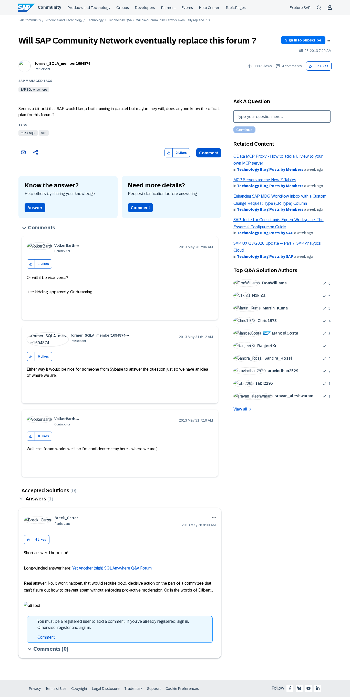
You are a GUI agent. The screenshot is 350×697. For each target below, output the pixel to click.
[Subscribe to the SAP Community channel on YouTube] (308, 688)
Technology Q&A (120, 20)
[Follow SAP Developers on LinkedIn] (318, 688)
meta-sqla (28, 133)
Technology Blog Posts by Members (270, 169)
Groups (122, 8)
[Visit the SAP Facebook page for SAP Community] (290, 688)
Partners (168, 8)
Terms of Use (56, 689)
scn (43, 133)
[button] (310, 66)
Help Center (209, 8)
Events (187, 8)
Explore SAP (300, 8)
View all (240, 409)
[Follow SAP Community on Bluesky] (299, 688)
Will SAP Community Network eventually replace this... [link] (173, 20)
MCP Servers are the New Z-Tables (264, 180)
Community (49, 7)
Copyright (79, 689)
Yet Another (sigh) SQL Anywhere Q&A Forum (112, 568)
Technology (95, 20)
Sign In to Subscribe (303, 40)
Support (154, 689)
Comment (208, 153)
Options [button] (328, 41)
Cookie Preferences (182, 689)
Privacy (35, 689)
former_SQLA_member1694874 (62, 63)
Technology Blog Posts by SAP (265, 233)
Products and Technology (89, 8)
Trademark (133, 689)
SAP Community (29, 20)
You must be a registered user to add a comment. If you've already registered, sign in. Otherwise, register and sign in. (113, 624)
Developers (145, 8)
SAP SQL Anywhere (33, 89)
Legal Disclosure (106, 689)
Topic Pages (235, 8)
